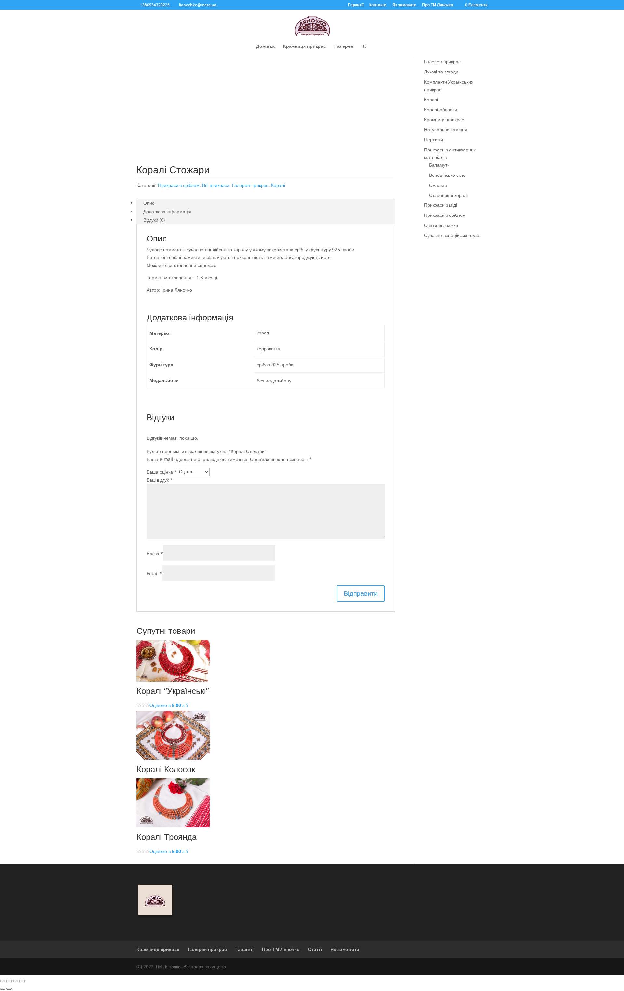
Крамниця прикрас (304, 46)
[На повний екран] (9, 981)
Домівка (265, 46)
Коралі (278, 185)
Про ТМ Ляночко (437, 5)
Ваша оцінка (162, 471)
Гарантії (355, 5)
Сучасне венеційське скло (451, 235)
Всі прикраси (215, 185)
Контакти (377, 5)
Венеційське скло (447, 175)
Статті (315, 949)
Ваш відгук (160, 480)
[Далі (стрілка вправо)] (9, 989)
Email (154, 573)
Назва (155, 553)
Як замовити (404, 5)
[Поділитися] (15, 981)
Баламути (439, 165)
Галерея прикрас (250, 185)
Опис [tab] (148, 203)
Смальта (438, 185)
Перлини (433, 140)
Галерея (343, 46)
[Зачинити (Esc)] (22, 981)
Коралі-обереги (440, 109)
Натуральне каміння (445, 129)
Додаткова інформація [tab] (167, 211)
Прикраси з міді (440, 205)
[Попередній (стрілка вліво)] (2, 989)
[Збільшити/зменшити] (2, 981)
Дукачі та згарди (441, 72)
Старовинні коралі (448, 195)
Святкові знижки (441, 225)
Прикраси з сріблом (179, 185)
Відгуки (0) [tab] (154, 220)
